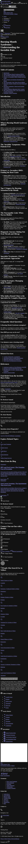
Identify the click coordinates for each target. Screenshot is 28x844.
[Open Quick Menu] (2, 562)
